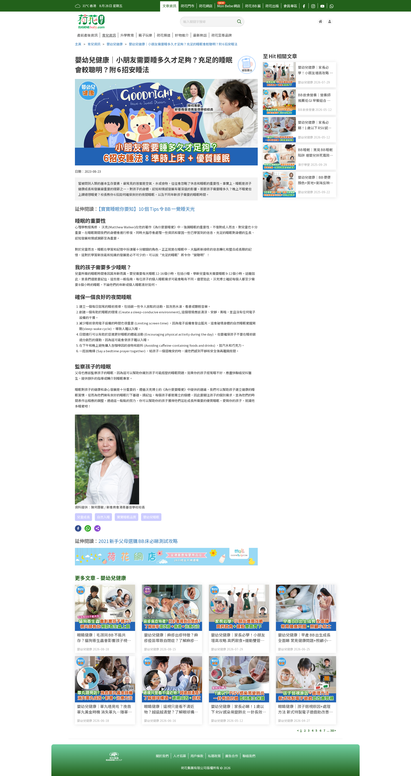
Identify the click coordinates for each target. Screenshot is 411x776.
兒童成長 (83, 517)
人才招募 (179, 756)
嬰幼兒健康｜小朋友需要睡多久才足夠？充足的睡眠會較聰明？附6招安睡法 (183, 44)
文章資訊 (169, 5)
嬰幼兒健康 (115, 44)
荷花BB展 (253, 5)
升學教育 (127, 35)
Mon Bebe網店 (228, 5)
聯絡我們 (249, 756)
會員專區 (290, 5)
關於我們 (162, 756)
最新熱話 (200, 35)
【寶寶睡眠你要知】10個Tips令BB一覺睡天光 (146, 208)
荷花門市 (187, 5)
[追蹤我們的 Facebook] (303, 5)
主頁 (78, 44)
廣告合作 (231, 756)
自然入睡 (103, 517)
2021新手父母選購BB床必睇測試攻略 (138, 540)
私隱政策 (214, 756)
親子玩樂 (145, 35)
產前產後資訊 (87, 35)
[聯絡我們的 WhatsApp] (331, 5)
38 (332, 730)
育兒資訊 (109, 35)
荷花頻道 (163, 35)
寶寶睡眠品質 (126, 517)
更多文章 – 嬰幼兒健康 (100, 577)
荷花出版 (272, 5)
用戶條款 (197, 756)
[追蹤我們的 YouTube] (322, 5)
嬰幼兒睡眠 (151, 517)
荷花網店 (206, 5)
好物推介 (182, 35)
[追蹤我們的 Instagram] (313, 5)
